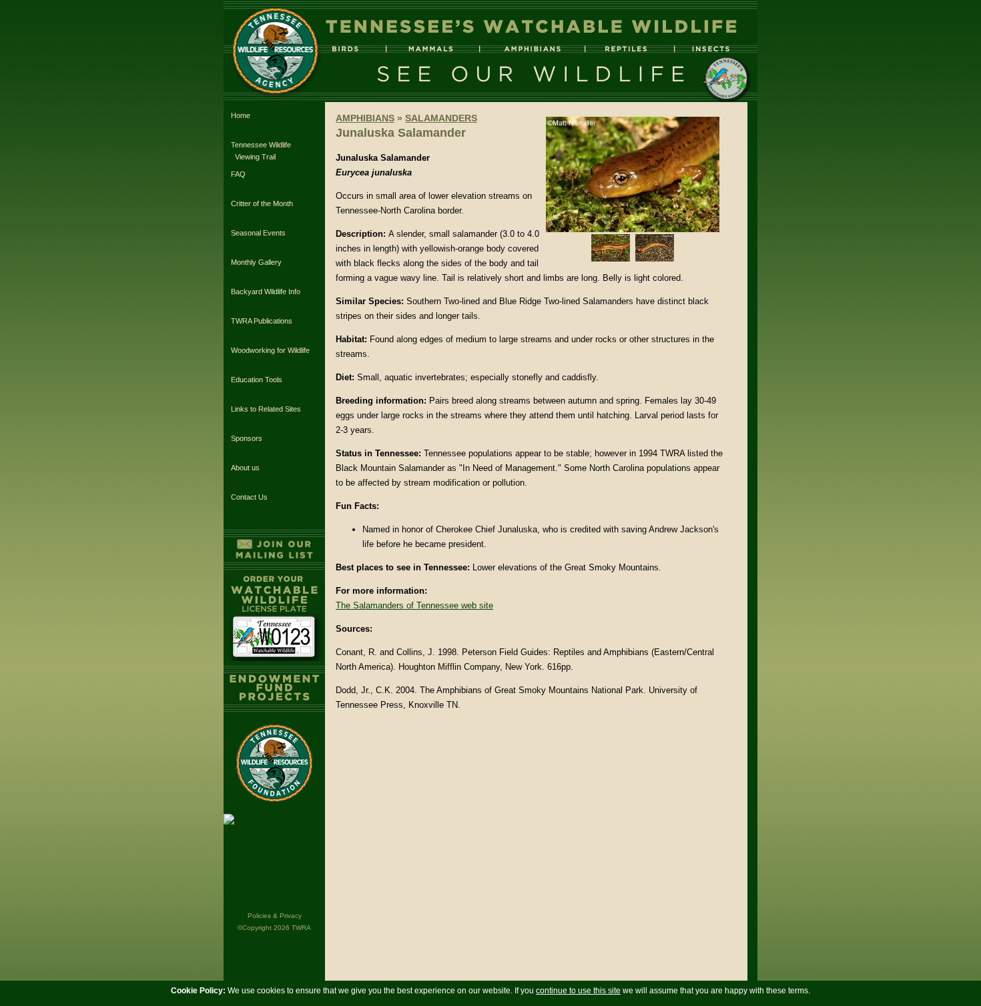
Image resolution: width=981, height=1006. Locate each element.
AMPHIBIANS (365, 118)
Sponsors (246, 438)
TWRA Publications (261, 321)
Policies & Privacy (275, 915)
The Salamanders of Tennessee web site (414, 605)
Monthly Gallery (256, 262)
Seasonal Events (258, 233)
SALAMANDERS (441, 118)
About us (245, 468)
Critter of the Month (262, 203)
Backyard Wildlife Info (265, 292)
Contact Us (249, 497)
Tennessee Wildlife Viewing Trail (261, 151)
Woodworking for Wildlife (270, 350)
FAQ (238, 174)
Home (240, 115)
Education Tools (256, 380)
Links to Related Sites (266, 409)
